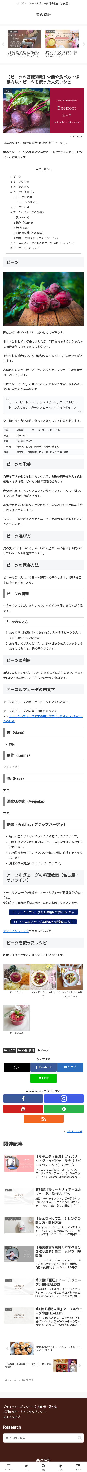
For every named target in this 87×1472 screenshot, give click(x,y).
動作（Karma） (25, 222)
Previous (3, 44)
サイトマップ (11, 1417)
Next (84, 44)
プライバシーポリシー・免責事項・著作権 (30, 1407)
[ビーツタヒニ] (16, 977)
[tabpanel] (24, 43)
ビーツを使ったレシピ (26, 248)
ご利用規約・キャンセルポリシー (24, 1412)
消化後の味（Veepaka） (30, 232)
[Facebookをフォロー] (23, 1098)
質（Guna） (23, 217)
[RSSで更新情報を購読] (44, 1119)
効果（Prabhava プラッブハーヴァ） (38, 237)
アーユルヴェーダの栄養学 (29, 212)
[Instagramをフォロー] (64, 1098)
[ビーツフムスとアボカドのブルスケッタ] (69, 977)
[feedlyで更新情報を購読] (64, 1109)
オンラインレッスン (16, 931)
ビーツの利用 (21, 207)
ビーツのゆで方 (28, 202)
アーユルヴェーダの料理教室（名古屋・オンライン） (44, 242)
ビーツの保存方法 (23, 192)
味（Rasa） (23, 227)
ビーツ (17, 176)
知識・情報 (28, 1050)
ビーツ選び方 (21, 186)
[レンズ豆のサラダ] (43, 977)
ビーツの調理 (24, 197)
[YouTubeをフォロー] (23, 1109)
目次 (38, 169)
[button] (79, 1438)
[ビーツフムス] (16, 1017)
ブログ (11, 1050)
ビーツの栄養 (21, 181)
